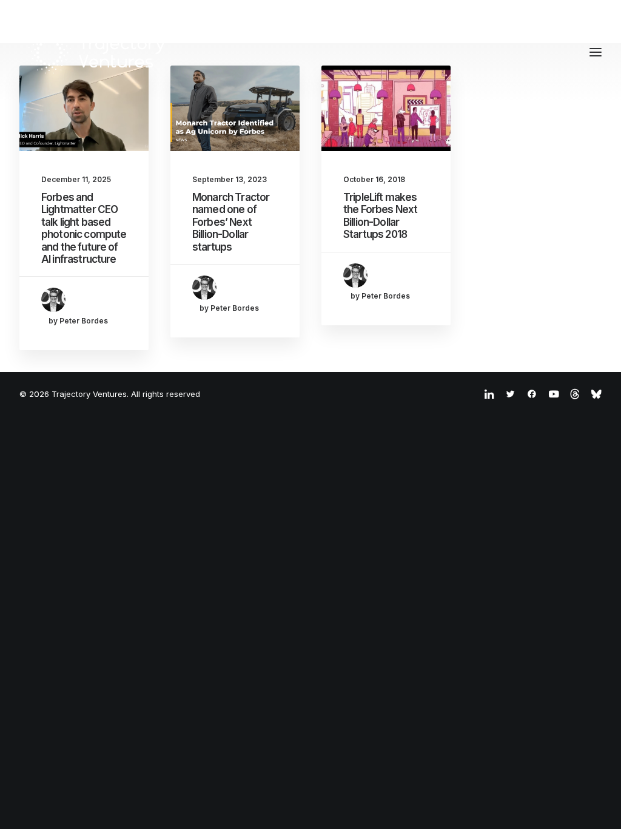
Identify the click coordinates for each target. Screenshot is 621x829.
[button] (84, 108)
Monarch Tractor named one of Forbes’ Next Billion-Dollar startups (230, 222)
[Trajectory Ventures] (97, 52)
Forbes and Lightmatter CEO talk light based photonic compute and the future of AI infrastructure (83, 228)
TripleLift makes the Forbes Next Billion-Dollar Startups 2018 (380, 215)
